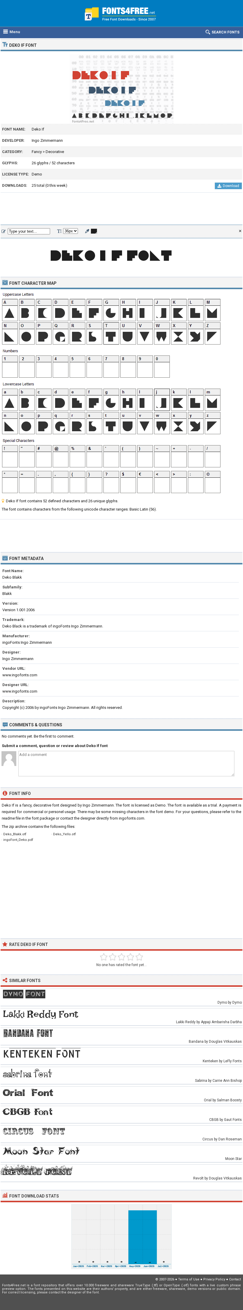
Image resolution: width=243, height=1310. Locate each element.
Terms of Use (188, 1279)
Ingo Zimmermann (47, 140)
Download (231, 186)
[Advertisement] (121, 209)
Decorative (55, 151)
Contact (235, 1279)
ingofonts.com (131, 818)
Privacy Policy (214, 1279)
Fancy (37, 151)
